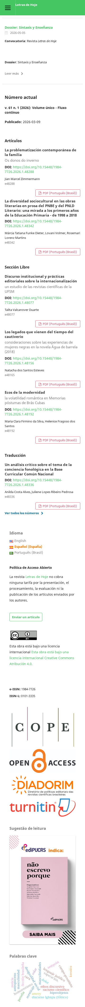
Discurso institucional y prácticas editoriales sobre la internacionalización (41, 284)
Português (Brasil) (28, 552)
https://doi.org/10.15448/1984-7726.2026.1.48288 (33, 169)
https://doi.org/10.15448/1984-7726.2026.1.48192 (33, 411)
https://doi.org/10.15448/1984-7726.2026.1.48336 (33, 482)
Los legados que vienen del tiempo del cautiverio (41, 342)
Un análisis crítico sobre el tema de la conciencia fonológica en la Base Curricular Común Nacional (38, 469)
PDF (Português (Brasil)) (59, 193)
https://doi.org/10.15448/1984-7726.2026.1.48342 (33, 223)
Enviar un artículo (26, 617)
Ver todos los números (22, 513)
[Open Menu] (7, 7)
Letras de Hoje (26, 5)
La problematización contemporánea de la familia (40, 155)
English (20, 540)
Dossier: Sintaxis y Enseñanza (29, 27)
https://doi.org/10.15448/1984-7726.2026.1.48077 (33, 300)
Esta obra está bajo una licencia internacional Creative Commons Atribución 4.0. (41, 658)
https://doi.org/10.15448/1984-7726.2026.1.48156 (33, 360)
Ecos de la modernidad (35, 397)
